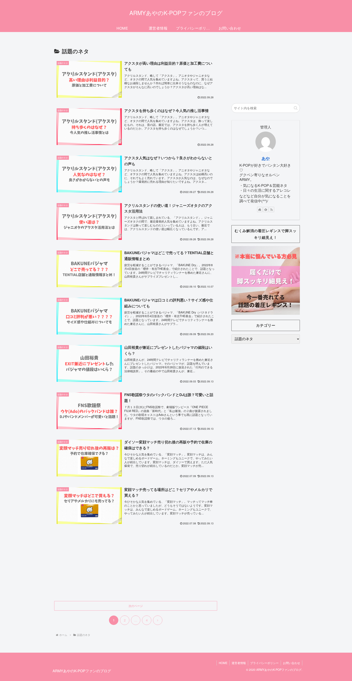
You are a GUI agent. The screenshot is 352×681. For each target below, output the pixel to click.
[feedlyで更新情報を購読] (265, 209)
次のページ (136, 606)
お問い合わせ (291, 663)
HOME (223, 663)
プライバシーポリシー (264, 663)
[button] (295, 108)
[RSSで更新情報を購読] (271, 209)
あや (266, 158)
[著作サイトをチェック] (259, 209)
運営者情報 (239, 663)
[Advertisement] (135, 567)
